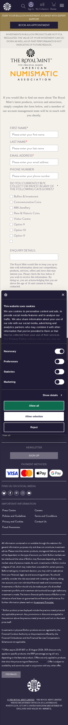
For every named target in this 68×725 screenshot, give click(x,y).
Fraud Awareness (11, 527)
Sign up (34, 456)
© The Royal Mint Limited (20, 700)
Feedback (11, 674)
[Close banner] (63, 295)
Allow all (34, 405)
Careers (39, 510)
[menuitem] (23, 6)
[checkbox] (34, 220)
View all (6, 435)
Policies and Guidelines (14, 516)
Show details (50, 395)
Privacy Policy (17, 339)
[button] (62, 5)
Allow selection (34, 416)
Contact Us (41, 522)
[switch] (59, 361)
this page (43, 661)
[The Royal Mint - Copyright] (7, 5)
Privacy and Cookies (12, 522)
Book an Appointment (34, 25)
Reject (34, 427)
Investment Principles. (44, 602)
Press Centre (9, 510)
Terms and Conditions (46, 516)
